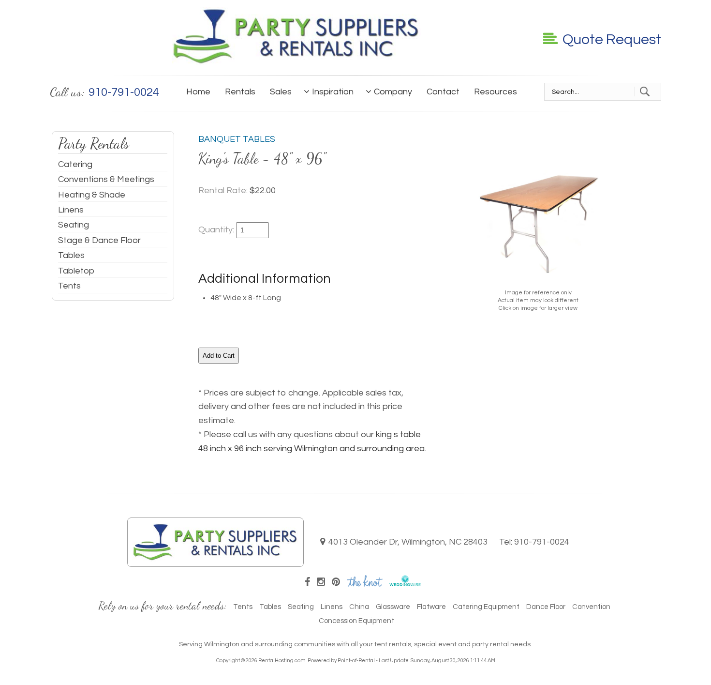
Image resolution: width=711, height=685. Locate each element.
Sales (281, 91)
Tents (69, 285)
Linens (71, 209)
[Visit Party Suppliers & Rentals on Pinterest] (336, 582)
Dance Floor (545, 606)
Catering (75, 164)
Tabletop (76, 270)
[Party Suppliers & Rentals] (296, 62)
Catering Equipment (486, 606)
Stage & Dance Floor (99, 240)
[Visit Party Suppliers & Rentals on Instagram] (321, 582)
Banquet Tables (236, 139)
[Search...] (644, 91)
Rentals (240, 91)
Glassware (393, 606)
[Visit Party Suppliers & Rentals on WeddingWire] (405, 584)
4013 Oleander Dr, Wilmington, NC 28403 (408, 542)
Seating (73, 224)
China (359, 606)
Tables (71, 255)
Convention (591, 606)
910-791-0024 (541, 542)
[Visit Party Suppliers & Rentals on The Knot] (365, 584)
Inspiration (333, 91)
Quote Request (612, 39)
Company (393, 91)
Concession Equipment (356, 620)
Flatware (431, 606)
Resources (495, 91)
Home (198, 91)
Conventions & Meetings (106, 179)
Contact (443, 91)
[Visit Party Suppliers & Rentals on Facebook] (307, 582)
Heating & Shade (91, 194)
